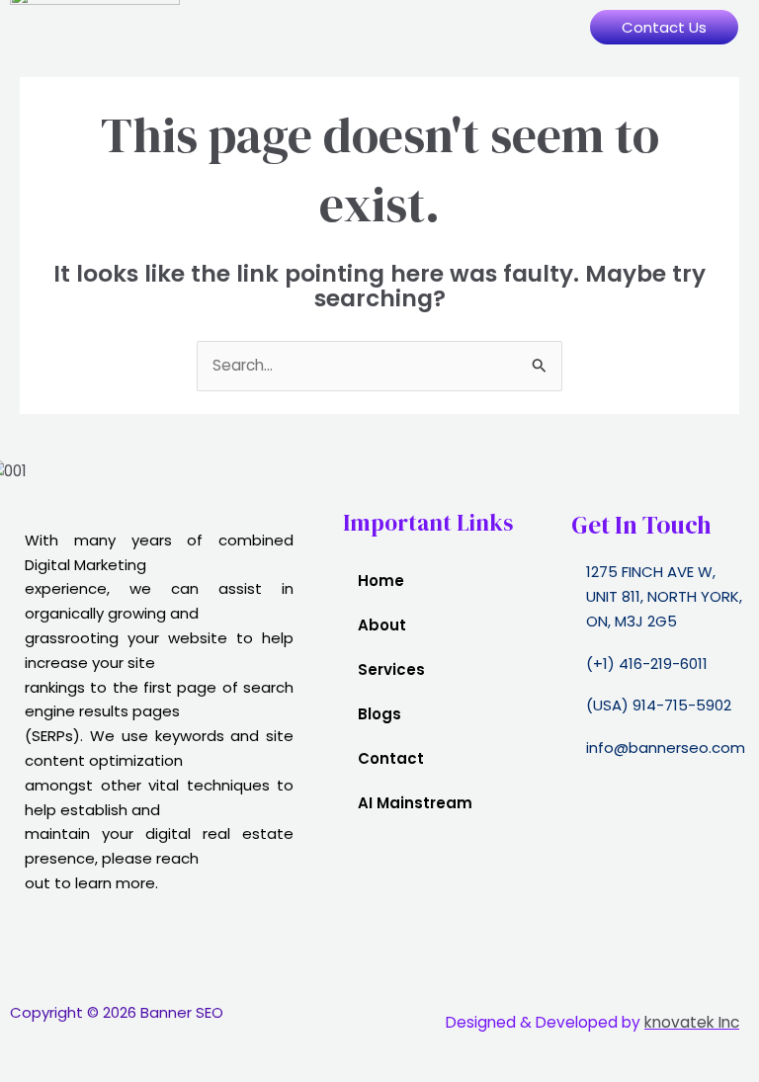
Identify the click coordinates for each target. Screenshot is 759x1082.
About (382, 625)
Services (391, 669)
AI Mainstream (415, 802)
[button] (379, 28)
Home (381, 580)
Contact (391, 758)
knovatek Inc (691, 1022)
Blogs (379, 714)
